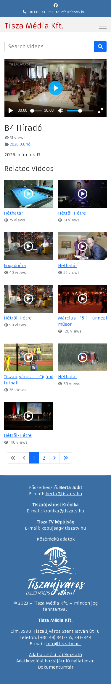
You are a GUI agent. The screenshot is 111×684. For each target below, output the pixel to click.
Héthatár (13, 213)
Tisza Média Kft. (33, 26)
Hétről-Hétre (72, 213)
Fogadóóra (15, 265)
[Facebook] (56, 5)
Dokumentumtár (55, 667)
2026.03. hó (20, 144)
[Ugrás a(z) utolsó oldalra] (65, 458)
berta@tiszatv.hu (64, 493)
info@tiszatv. (60, 643)
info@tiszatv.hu (72, 12)
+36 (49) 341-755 (40, 12)
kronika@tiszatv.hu (63, 511)
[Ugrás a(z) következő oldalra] (54, 458)
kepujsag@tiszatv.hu (63, 528)
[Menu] (103, 26)
